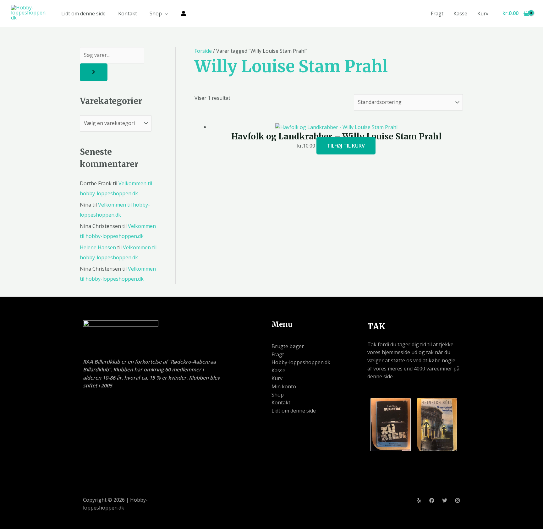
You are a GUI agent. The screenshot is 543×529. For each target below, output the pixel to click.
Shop (156, 13)
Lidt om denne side (83, 13)
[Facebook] (431, 500)
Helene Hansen (98, 247)
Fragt (437, 13)
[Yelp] (418, 500)
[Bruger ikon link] (183, 13)
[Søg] (93, 72)
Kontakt (127, 13)
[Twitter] (444, 500)
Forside (203, 50)
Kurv (482, 13)
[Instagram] (457, 500)
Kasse (460, 13)
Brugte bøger (288, 346)
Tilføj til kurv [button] (346, 145)
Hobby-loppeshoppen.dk (301, 362)
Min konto (284, 386)
